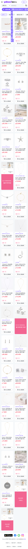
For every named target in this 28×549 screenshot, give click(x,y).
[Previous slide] (2, 24)
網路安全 (9, 546)
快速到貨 (11, 19)
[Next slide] (26, 24)
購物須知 (19, 542)
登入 (24, 2)
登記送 (11, 13)
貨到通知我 (7, 505)
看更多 (11, 40)
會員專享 (11, 34)
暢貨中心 (11, 16)
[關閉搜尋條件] (9, 5)
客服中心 (8, 542)
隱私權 (14, 546)
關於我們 (14, 542)
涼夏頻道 (11, 25)
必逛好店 (11, 28)
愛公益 (11, 37)
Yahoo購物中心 (10, 2)
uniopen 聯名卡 (18, 9)
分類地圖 (19, 546)
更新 (25, 539)
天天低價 (11, 22)
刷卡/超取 (12, 31)
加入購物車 (8, 43)
